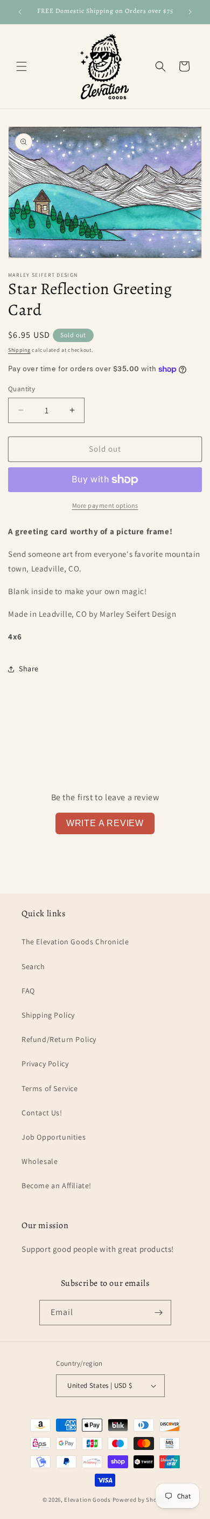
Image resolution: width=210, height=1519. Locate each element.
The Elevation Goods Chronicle (75, 941)
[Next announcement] (190, 12)
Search (33, 966)
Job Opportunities (54, 1137)
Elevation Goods (87, 1499)
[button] (21, 66)
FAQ (28, 991)
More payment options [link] (105, 505)
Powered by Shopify (140, 1499)
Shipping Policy (48, 1015)
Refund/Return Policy (59, 1039)
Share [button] (29, 668)
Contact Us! (42, 1113)
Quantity (21, 388)
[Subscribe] (159, 1312)
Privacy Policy (45, 1063)
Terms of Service (50, 1088)
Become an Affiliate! (57, 1185)
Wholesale (40, 1161)
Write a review (105, 823)
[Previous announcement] (20, 12)
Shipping (19, 349)
